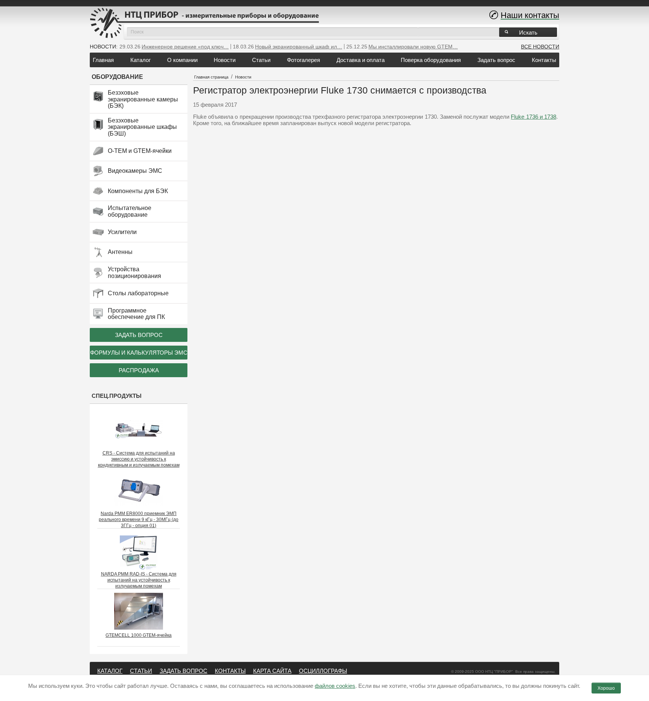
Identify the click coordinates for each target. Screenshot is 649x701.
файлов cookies (335, 686)
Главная (103, 60)
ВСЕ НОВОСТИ (540, 47)
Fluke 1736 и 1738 (533, 116)
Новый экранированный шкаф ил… (298, 47)
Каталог (140, 60)
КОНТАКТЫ (230, 671)
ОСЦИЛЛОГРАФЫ (323, 671)
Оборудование (117, 77)
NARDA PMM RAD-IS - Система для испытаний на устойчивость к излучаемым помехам (139, 580)
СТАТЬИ (141, 671)
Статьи (261, 60)
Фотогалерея (303, 60)
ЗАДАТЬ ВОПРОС (183, 671)
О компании (182, 60)
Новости (224, 60)
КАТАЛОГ (109, 671)
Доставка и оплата (361, 60)
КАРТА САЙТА (272, 671)
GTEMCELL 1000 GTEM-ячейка (139, 635)
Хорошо (606, 688)
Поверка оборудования (431, 60)
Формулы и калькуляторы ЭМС (138, 352)
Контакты (544, 60)
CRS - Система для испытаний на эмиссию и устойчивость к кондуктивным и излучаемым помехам (139, 459)
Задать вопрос (496, 60)
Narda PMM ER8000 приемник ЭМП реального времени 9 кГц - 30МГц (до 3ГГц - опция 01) (138, 519)
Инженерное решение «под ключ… (185, 47)
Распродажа (139, 370)
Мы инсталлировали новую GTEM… (413, 47)
